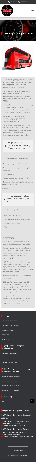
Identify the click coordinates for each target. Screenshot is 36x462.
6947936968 (24, 2)
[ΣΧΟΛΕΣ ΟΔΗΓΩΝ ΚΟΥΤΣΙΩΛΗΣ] (7, 10)
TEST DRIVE (5, 335)
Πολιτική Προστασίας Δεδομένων (18, 446)
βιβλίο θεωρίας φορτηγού (10, 385)
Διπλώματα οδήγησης (9, 321)
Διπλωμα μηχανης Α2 (9, 362)
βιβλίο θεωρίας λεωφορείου (11, 390)
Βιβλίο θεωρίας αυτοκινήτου (11, 376)
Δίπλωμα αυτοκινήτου (9, 353)
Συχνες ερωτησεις (8, 330)
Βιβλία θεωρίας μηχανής (10, 381)
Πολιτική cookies (18, 450)
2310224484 (13, 2)
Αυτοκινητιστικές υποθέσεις (11, 325)
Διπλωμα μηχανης (8, 358)
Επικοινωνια (6, 339)
